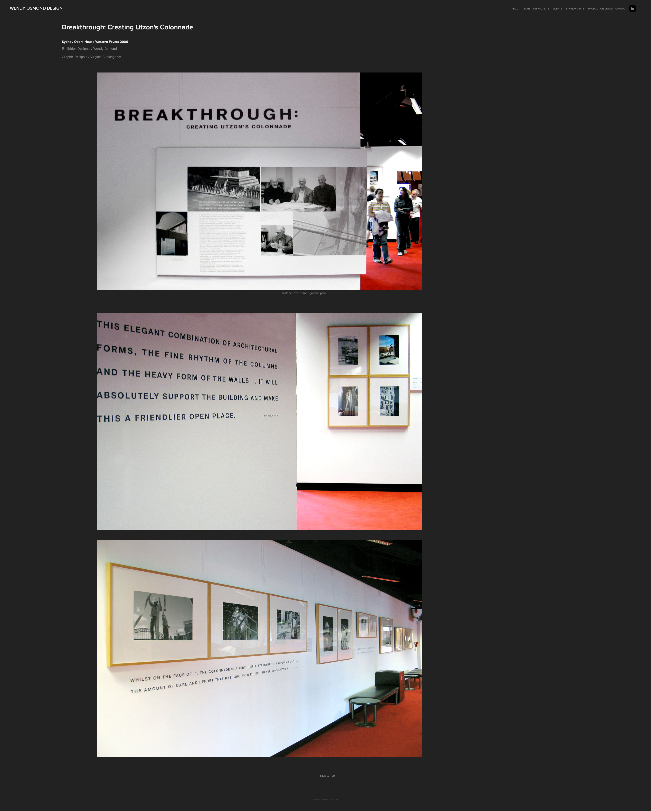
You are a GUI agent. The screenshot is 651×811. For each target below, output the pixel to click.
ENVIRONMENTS (575, 8)
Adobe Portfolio (331, 799)
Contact (620, 8)
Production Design (600, 8)
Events (557, 8)
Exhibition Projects (536, 8)
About (516, 8)
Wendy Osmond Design (36, 8)
